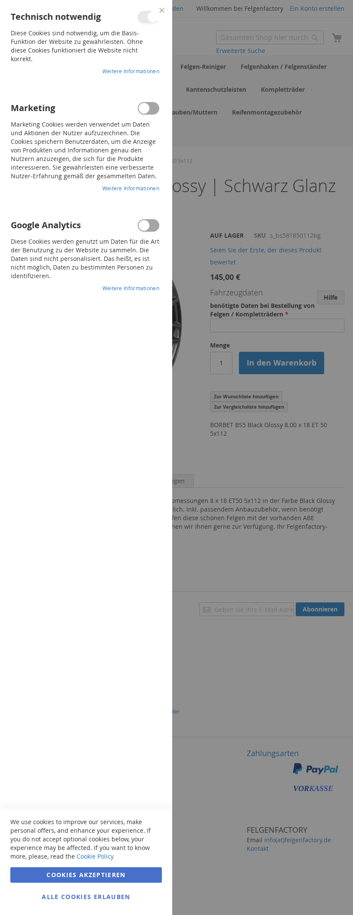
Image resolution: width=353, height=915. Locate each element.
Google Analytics (148, 225)
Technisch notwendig (148, 17)
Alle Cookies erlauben (86, 897)
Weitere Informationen (130, 71)
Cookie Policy (95, 856)
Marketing (148, 108)
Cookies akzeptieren (86, 875)
